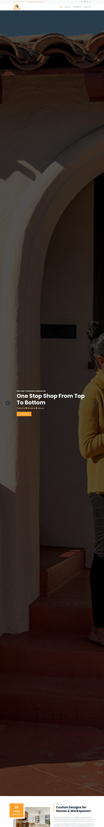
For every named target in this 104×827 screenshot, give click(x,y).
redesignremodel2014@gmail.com (36, 1)
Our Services (77, 7)
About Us (68, 7)
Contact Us (87, 7)
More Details (24, 414)
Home (60, 7)
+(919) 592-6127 (19, 1)
